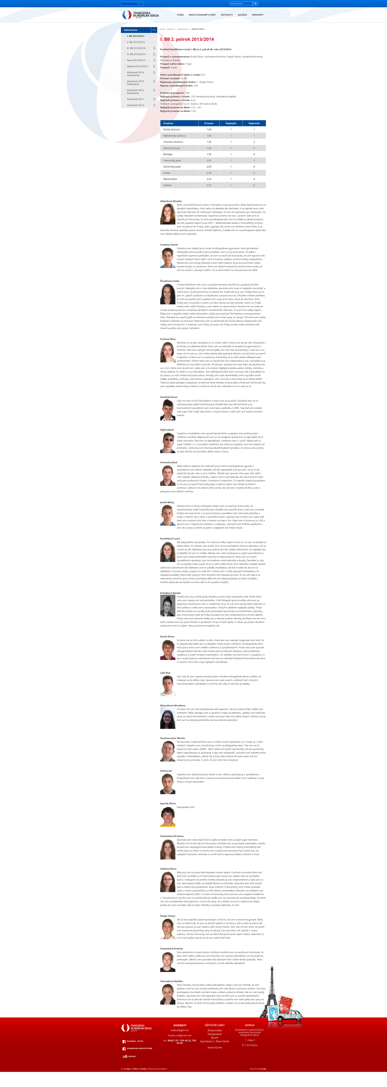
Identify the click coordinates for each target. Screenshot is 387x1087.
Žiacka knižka (215, 1030)
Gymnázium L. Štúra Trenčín (214, 1041)
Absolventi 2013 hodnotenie (135, 83)
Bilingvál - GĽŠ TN (135, 1041)
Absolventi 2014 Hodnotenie (135, 74)
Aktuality (227, 14)
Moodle (132, 1056)
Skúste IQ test (215, 1047)
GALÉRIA (242, 14)
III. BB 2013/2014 (136, 48)
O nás (180, 14)
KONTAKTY (257, 14)
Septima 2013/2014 (137, 66)
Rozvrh (214, 1037)
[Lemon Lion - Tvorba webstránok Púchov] (262, 1069)
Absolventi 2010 (135, 105)
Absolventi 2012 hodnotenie (135, 91)
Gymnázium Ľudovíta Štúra (139, 1048)
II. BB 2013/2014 (136, 42)
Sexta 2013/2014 (136, 60)
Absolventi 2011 (135, 99)
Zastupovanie (215, 1033)
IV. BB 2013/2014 (136, 54)
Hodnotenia (130, 29)
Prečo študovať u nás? (202, 14)
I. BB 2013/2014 (135, 35)
